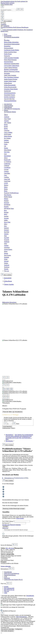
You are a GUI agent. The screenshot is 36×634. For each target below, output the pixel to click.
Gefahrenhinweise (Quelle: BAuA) (13, 579)
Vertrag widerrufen (6, 566)
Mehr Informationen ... (22, 616)
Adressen (19, 27)
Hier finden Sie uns (9, 589)
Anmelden (3, 24)
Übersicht (3, 27)
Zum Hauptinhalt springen (8, 1)
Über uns (6, 591)
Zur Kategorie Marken (10, 112)
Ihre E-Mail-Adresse (8, 521)
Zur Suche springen (20, 1)
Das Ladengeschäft (9, 588)
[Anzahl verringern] (5, 423)
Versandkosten (8, 572)
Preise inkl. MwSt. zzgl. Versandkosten (12, 411)
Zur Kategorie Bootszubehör (11, 37)
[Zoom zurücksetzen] (7, 389)
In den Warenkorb (7, 426)
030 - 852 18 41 (10, 548)
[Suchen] (18, 9)
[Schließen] (3, 387)
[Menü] (2, 6)
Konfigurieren (18, 629)
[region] (18, 352)
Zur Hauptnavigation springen (14, 2)
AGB (5, 576)
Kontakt (6, 586)
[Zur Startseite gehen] (7, 4)
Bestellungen (25, 27)
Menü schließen (7, 21)
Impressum (7, 578)
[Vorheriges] (4, 377)
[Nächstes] (7, 377)
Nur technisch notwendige (7, 629)
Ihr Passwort (6, 523)
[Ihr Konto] (2, 17)
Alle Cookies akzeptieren (7, 631)
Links (5, 592)
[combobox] (8, 10)
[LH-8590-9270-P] (14, 304)
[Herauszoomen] (4, 389)
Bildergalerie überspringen (9, 302)
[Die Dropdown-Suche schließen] (22, 9)
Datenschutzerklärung (10, 575)
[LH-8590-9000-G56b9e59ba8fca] (14, 340)
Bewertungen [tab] (9, 441)
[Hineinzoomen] (11, 389)
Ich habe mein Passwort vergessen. (11, 524)
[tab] (19, 437)
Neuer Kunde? (20, 518)
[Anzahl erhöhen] (14, 423)
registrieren (6, 26)
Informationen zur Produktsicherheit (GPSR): (16, 478)
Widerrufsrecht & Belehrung (11, 573)
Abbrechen (5, 528)
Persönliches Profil (11, 27)
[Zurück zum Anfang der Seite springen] (2, 613)
